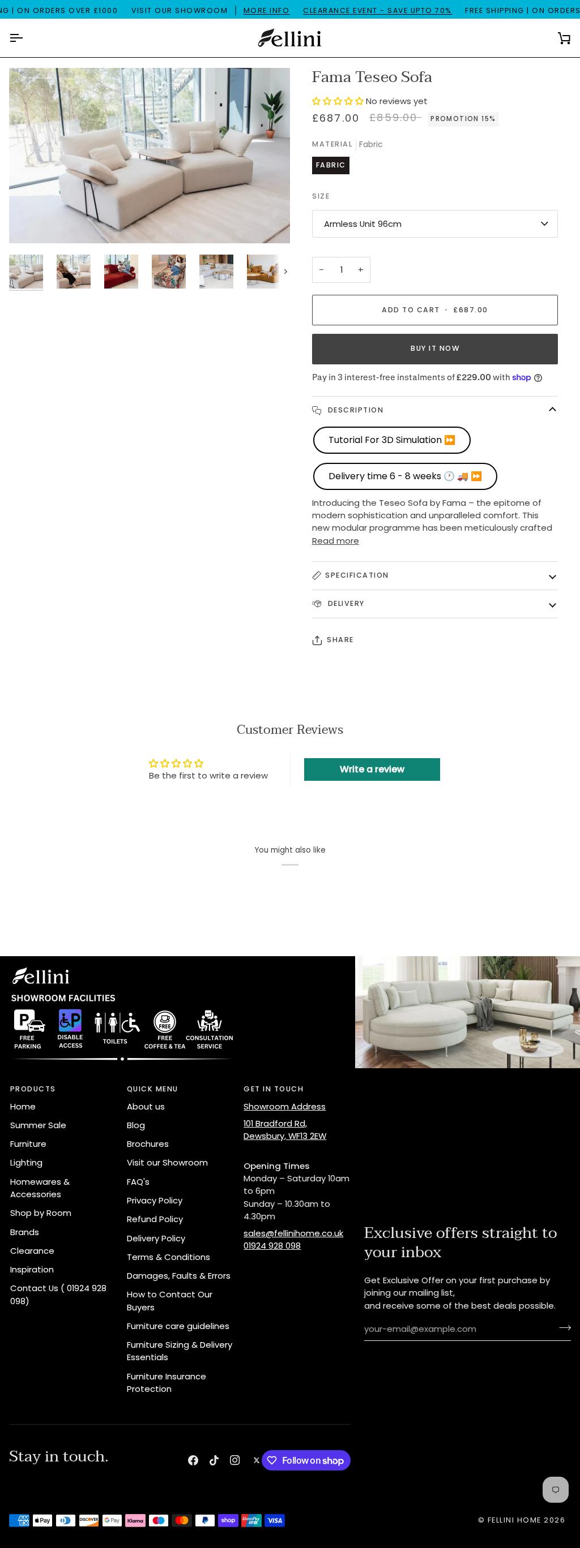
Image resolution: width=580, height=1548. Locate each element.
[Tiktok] (214, 1460)
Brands (24, 1232)
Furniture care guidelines (178, 1326)
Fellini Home (516, 1520)
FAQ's (138, 1182)
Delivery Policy (156, 1238)
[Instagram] (235, 1460)
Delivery (345, 603)
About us (146, 1106)
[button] (339, 101)
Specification (357, 575)
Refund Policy (155, 1219)
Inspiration (32, 1269)
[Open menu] (26, 38)
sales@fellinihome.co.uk (293, 1233)
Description (354, 410)
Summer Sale (38, 1125)
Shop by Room (40, 1213)
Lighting (26, 1162)
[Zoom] (30, 222)
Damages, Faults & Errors (179, 1276)
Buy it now (435, 348)
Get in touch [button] (274, 1089)
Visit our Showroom (167, 1162)
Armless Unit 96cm (363, 224)
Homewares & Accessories (40, 1188)
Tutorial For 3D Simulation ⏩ (392, 439)
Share (340, 639)
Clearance (32, 1251)
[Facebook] (193, 1460)
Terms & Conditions (168, 1257)
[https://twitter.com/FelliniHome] (256, 1460)
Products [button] (33, 1089)
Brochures (148, 1144)
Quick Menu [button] (152, 1089)
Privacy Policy (154, 1200)
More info (267, 10)
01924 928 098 (272, 1246)
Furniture (28, 1144)
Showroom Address (285, 1106)
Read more (335, 541)
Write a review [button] (372, 769)
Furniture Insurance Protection (166, 1382)
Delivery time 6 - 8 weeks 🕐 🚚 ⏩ (405, 476)
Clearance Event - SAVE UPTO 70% (377, 10)
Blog (136, 1125)
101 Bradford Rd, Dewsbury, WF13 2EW (285, 1129)
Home (23, 1106)
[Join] (561, 1327)
